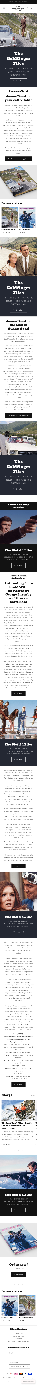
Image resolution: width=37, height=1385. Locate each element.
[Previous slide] (14, 1285)
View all (33, 1095)
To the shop (18, 1274)
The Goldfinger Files (9, 229)
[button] (4, 8)
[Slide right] (23, 1150)
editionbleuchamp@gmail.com (18, 1341)
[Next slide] (23, 1285)
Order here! (18, 565)
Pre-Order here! (18, 81)
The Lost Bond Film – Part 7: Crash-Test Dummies (17, 1124)
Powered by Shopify (21, 1378)
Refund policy (8, 1381)
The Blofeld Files (24, 229)
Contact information (18, 1381)
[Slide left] (14, 1150)
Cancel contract (28, 1381)
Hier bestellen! (18, 932)
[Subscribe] (28, 1353)
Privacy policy (31, 1378)
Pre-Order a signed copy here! (18, 159)
